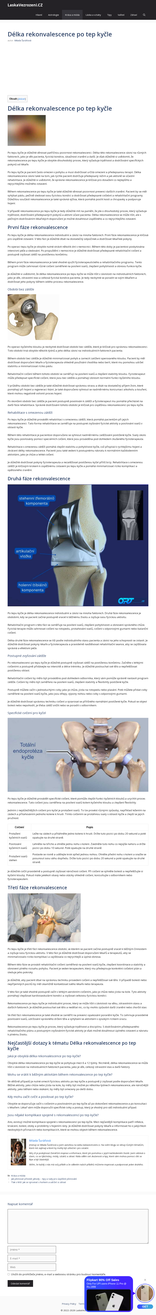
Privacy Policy (69, 1303)
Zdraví (133, 14)
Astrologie (53, 14)
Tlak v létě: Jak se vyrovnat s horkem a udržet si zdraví (38, 1182)
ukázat (21, 98)
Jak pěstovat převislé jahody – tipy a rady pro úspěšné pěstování (44, 1178)
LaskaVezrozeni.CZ (25, 4)
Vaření (121, 14)
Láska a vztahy (93, 14)
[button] (144, 15)
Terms (81, 1303)
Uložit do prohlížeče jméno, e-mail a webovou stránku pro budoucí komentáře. (58, 1274)
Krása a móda (72, 14)
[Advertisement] (78, 68)
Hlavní (39, 14)
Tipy (109, 14)
